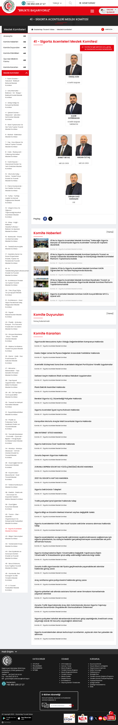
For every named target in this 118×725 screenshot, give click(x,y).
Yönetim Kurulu (66, 674)
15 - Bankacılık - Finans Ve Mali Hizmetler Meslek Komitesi (13, 239)
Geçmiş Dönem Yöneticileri (70, 683)
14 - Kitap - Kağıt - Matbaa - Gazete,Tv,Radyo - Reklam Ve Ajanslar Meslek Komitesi (12, 226)
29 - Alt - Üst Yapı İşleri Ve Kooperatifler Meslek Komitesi (13, 394)
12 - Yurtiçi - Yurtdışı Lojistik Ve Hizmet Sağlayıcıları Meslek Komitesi (12, 199)
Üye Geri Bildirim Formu (10, 60)
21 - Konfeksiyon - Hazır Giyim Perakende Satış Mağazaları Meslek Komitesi (14, 303)
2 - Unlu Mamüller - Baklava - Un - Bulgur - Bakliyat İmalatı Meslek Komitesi (13, 94)
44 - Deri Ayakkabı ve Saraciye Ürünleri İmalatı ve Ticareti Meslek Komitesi (13, 554)
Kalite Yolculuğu (95, 670)
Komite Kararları (10, 67)
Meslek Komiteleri (64, 29)
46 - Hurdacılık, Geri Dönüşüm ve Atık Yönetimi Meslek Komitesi (12, 576)
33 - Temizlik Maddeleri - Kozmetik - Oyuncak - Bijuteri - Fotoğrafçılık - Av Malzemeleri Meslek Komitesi (14, 438)
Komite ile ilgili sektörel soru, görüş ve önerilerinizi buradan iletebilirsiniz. (98, 48)
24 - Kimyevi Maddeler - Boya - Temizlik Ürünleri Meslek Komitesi (13, 337)
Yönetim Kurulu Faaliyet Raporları (101, 678)
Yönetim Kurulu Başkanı (69, 670)
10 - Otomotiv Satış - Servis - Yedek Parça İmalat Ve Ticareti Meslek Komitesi (13, 177)
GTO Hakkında (66, 664)
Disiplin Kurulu (66, 678)
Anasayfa (7, 36)
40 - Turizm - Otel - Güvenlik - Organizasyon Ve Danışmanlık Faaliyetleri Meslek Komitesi (14, 518)
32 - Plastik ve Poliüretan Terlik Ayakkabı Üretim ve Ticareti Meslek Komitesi (12, 424)
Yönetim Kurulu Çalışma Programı (102, 676)
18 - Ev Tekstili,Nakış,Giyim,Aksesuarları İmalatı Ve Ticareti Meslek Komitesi (16, 271)
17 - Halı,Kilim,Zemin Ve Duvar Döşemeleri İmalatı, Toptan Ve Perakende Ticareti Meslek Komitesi (13, 258)
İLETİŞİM (35, 670)
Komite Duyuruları (11, 47)
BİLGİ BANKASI (37, 668)
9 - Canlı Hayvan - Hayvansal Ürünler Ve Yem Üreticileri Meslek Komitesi (13, 165)
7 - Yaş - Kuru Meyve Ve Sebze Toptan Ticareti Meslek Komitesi (14, 144)
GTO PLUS (36, 664)
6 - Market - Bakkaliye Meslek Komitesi (13, 136)
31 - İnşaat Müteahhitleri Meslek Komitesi (14, 413)
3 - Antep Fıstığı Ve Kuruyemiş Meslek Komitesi (12, 105)
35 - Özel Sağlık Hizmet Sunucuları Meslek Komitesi (13, 465)
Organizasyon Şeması (98, 668)
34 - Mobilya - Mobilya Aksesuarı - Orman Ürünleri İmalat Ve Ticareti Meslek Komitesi (13, 453)
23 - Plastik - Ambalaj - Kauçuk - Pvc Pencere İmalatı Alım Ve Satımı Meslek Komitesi (13, 325)
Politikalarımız (95, 672)
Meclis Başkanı (66, 668)
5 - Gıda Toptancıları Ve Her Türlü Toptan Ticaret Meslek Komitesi (14, 127)
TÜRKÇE (56, 3)
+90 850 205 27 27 (36, 4)
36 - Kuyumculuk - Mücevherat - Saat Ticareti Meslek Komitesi (12, 476)
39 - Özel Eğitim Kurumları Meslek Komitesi (11, 506)
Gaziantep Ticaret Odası (44, 29)
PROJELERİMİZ (37, 666)
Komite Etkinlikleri (11, 53)
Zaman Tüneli (66, 666)
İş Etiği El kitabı (95, 683)
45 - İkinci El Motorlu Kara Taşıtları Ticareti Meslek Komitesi (13, 565)
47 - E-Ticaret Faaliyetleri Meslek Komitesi (12, 587)
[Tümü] (110, 232)
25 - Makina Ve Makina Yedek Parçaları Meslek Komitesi (14, 348)
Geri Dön (108, 29)
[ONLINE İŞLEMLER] (115, 9)
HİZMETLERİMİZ (88, 3)
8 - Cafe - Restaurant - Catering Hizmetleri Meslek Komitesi (13, 154)
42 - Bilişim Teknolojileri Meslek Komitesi (14, 537)
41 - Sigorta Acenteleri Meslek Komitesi (13, 530)
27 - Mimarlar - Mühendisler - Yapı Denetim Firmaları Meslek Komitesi (12, 371)
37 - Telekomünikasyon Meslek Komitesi (14, 486)
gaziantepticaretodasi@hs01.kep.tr (17, 679)
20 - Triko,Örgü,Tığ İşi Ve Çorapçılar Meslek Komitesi (13, 292)
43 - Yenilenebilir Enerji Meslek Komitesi (13, 545)
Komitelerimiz (66, 680)
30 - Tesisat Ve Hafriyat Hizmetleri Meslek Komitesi (13, 404)
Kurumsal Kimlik (95, 664)
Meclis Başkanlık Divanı (69, 672)
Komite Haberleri (10, 42)
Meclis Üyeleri (66, 676)
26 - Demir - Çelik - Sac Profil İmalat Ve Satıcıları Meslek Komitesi (14, 359)
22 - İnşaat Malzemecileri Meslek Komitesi (13, 314)
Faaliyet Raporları (96, 680)
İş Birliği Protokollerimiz (97, 685)
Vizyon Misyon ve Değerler (99, 666)
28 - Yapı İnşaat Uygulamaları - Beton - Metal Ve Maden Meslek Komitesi (13, 383)
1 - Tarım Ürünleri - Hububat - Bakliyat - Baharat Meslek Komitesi (12, 82)
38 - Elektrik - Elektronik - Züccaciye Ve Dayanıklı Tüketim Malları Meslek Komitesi (14, 495)
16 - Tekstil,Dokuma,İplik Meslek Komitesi (14, 247)
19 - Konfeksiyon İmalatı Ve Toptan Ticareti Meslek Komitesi (14, 282)
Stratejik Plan (94, 674)
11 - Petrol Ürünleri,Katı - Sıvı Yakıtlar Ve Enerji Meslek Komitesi (13, 188)
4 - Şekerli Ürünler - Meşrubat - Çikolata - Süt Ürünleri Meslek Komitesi (13, 116)
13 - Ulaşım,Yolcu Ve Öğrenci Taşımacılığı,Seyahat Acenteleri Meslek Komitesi (13, 212)
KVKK (91, 687)
